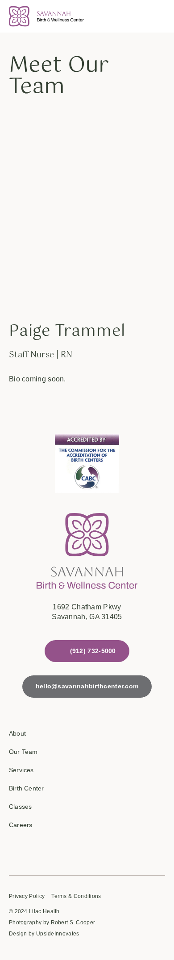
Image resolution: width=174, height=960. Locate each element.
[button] (157, 16)
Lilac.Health (44, 911)
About (17, 733)
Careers (20, 824)
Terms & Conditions (76, 896)
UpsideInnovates (57, 934)
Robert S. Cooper (73, 922)
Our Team (23, 751)
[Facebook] (15, 849)
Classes (20, 806)
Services (21, 770)
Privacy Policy (27, 896)
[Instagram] (44, 849)
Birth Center (26, 788)
